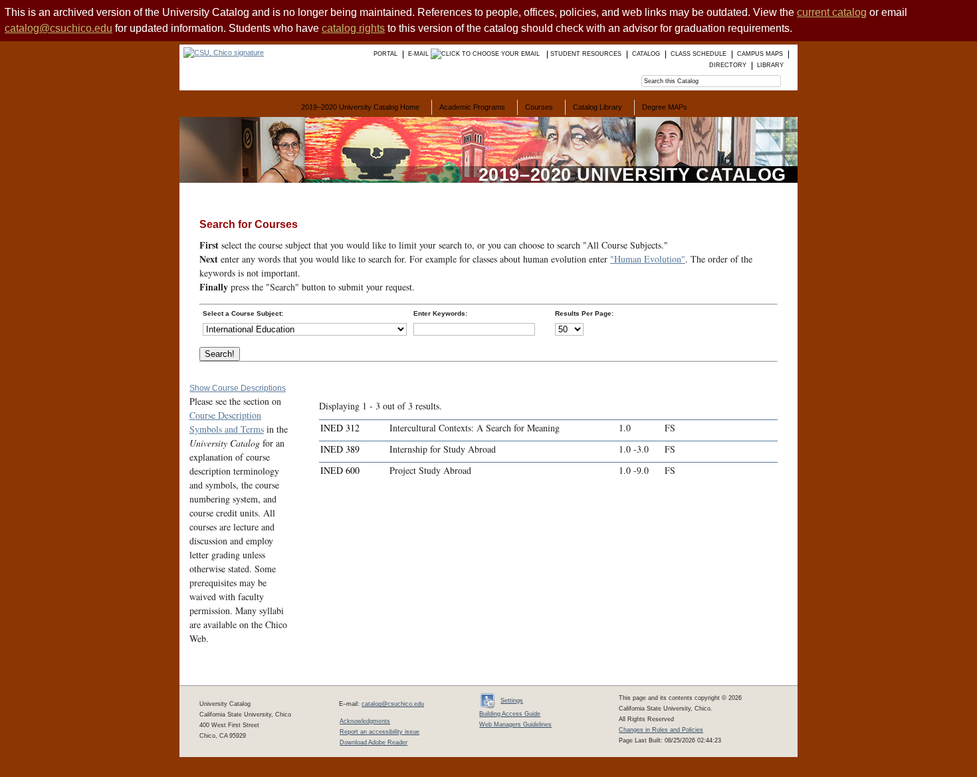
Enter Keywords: (440, 313)
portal (385, 54)
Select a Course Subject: (243, 313)
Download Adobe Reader (373, 742)
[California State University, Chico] (221, 52)
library (770, 65)
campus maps (760, 54)
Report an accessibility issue (379, 731)
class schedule (698, 54)
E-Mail (419, 54)
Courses (539, 107)
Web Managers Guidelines (515, 724)
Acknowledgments (365, 721)
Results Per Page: (584, 313)
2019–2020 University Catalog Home (360, 107)
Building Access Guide (509, 714)
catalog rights (353, 28)
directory (727, 65)
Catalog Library (597, 107)
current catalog (832, 12)
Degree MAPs (664, 107)
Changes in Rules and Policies (661, 729)
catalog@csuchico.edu (58, 28)
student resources (585, 54)
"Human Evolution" (647, 259)
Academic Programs (472, 107)
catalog (646, 54)
